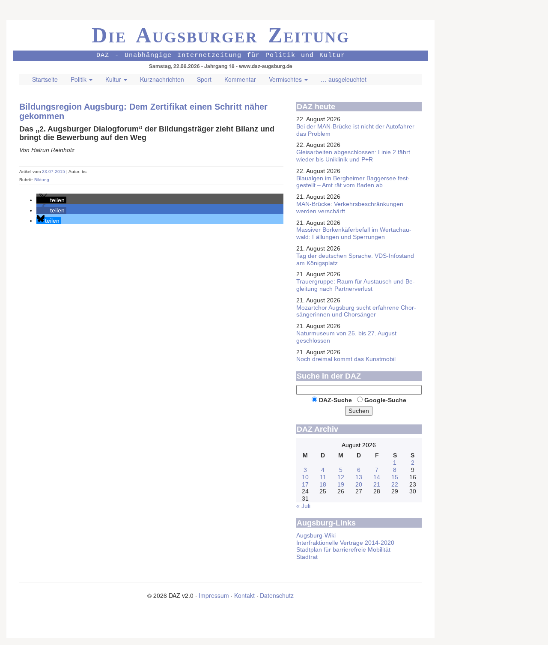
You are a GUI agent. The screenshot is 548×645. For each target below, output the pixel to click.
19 (340, 484)
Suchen (358, 410)
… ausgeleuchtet (343, 79)
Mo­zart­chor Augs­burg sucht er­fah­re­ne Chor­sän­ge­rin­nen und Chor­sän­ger (356, 311)
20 (358, 484)
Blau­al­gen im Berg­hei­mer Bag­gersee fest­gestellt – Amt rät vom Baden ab (353, 182)
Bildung (41, 179)
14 (376, 477)
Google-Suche (385, 400)
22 (394, 484)
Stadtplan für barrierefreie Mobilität (343, 549)
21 (376, 484)
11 (323, 477)
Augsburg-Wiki (316, 535)
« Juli (303, 505)
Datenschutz (277, 595)
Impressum (214, 595)
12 (340, 477)
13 (358, 477)
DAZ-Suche (335, 400)
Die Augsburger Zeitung (221, 35)
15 (394, 477)
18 (322, 484)
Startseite (45, 79)
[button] (51, 200)
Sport (204, 79)
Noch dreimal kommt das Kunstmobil (346, 358)
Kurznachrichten (162, 79)
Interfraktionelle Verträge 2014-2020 (345, 542)
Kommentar (240, 79)
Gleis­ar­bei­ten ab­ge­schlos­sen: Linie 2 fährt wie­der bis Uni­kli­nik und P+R (353, 156)
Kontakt (244, 595)
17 (305, 484)
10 (305, 477)
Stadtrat (307, 556)
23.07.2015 (54, 171)
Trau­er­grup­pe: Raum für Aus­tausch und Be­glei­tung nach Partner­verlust (355, 285)
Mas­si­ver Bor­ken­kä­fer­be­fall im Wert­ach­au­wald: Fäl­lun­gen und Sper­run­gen (353, 233)
